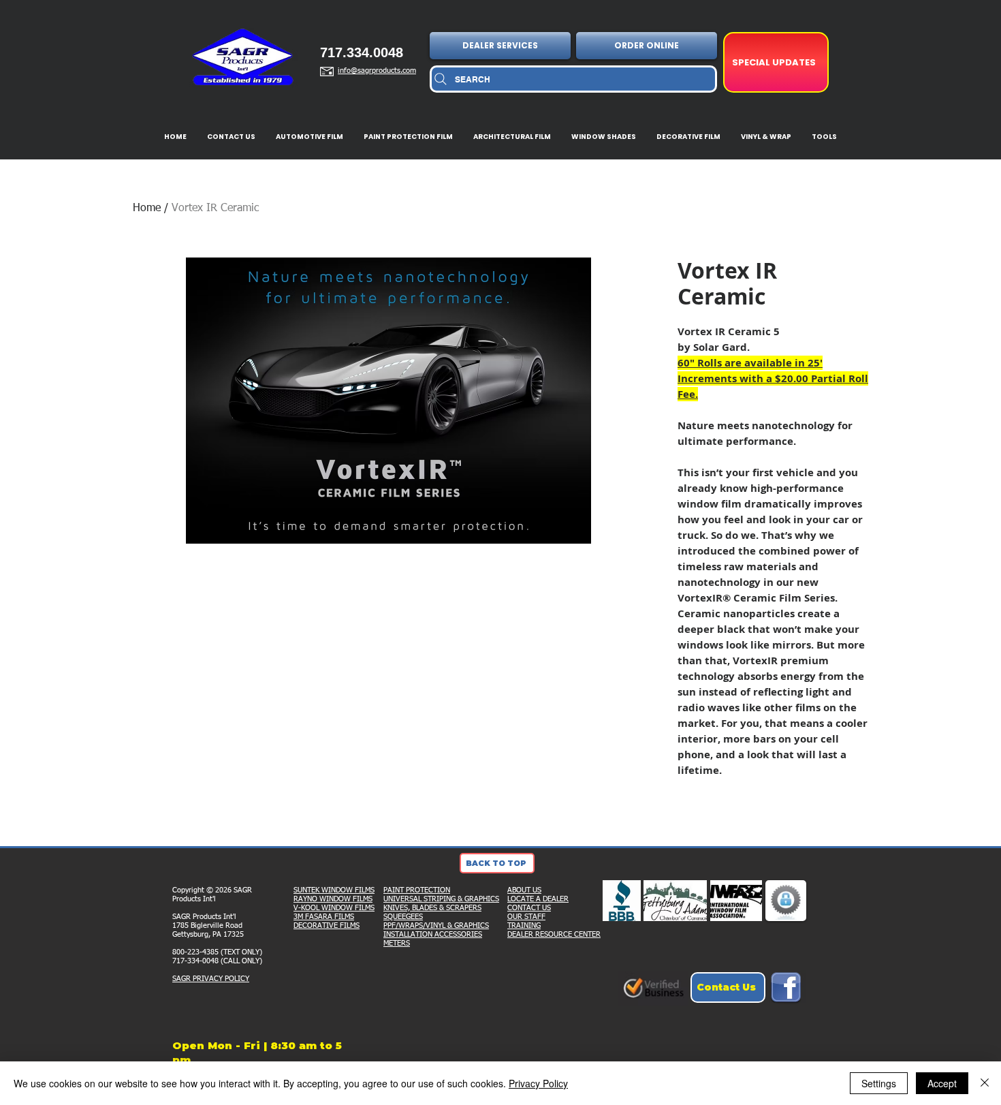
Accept (942, 1083)
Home (147, 208)
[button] (501, 45)
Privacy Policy (538, 1083)
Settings (878, 1083)
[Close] (984, 1083)
